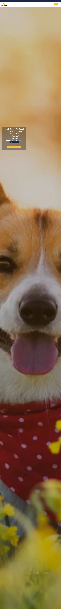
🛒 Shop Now (14, 142)
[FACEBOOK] (50, 1)
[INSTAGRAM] (52, 1)
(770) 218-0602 (14, 138)
